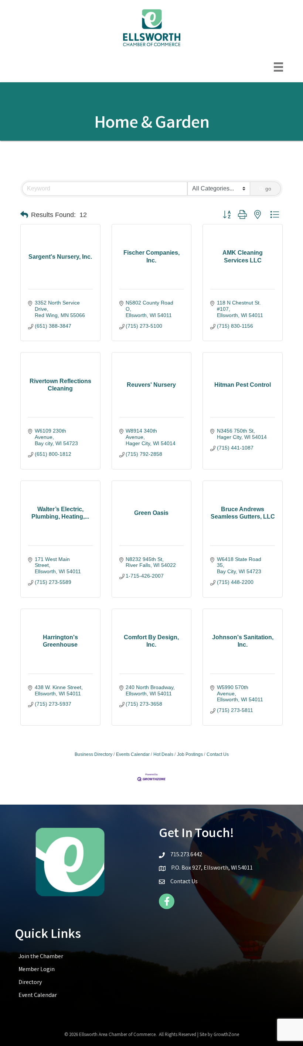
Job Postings (190, 754)
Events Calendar (133, 754)
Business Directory (93, 754)
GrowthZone (226, 1035)
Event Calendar (37, 995)
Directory (30, 982)
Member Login (36, 970)
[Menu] (278, 67)
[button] (24, 215)
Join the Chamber (40, 957)
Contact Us (218, 754)
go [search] (268, 189)
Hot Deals (163, 754)
